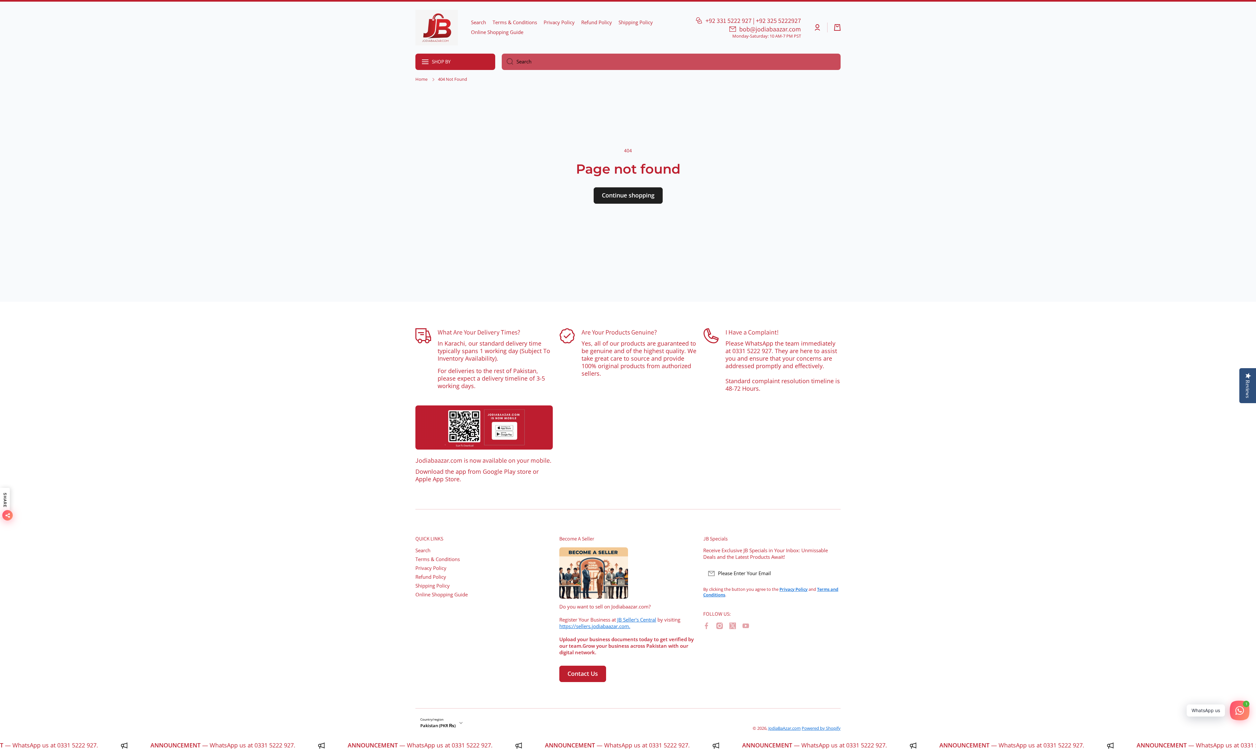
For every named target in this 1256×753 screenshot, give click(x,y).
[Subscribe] (832, 573)
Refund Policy (430, 576)
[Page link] (484, 427)
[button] (837, 27)
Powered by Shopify (821, 728)
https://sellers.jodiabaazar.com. (594, 626)
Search (422, 550)
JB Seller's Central (636, 619)
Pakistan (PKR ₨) (438, 725)
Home (421, 79)
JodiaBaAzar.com (784, 728)
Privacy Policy (430, 568)
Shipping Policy (432, 585)
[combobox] (671, 62)
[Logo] (436, 27)
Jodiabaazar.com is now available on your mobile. (483, 460)
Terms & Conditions (437, 559)
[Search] (507, 62)
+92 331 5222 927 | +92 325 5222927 (753, 20)
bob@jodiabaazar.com (770, 29)
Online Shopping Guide (441, 594)
